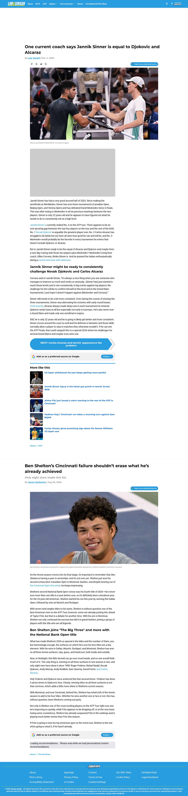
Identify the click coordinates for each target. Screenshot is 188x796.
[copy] (46, 64)
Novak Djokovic (44, 232)
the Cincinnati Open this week (45, 585)
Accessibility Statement (41, 782)
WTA (37, 4)
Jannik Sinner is (38, 225)
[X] (167, 4)
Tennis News (44, 754)
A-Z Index (69, 782)
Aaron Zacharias (37, 482)
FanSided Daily (149, 772)
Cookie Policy (123, 777)
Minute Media (16, 789)
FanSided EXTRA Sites (96, 4)
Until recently (36, 306)
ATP (45, 4)
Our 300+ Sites (123, 772)
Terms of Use (95, 777)
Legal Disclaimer (150, 777)
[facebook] (171, 4)
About (80, 4)
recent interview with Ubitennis (54, 260)
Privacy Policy (71, 777)
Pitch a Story (35, 777)
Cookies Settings (97, 782)
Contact (93, 772)
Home (33, 446)
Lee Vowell (34, 58)
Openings (69, 772)
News (30, 4)
